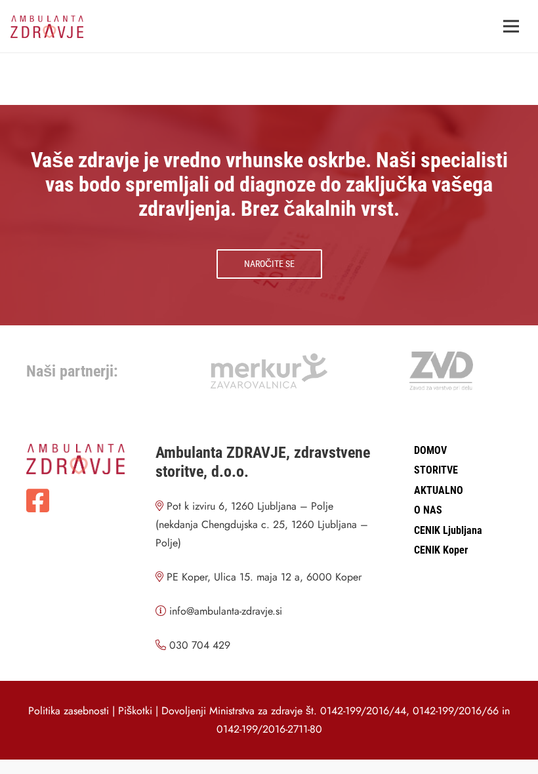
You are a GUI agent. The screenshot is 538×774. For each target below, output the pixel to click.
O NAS (428, 510)
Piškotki (135, 710)
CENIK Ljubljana (448, 530)
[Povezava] (46, 26)
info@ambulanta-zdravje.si (225, 611)
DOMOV (430, 450)
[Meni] (511, 26)
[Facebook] (37, 500)
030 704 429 (199, 645)
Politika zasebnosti (68, 710)
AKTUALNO (438, 490)
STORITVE (436, 470)
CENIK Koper (441, 550)
